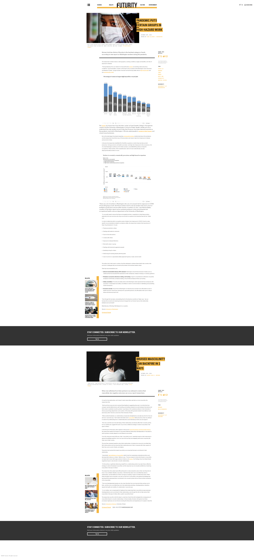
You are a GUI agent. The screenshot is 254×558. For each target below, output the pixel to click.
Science (99, 5)
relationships (162, 409)
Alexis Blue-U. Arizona (153, 375)
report (104, 125)
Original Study (106, 312)
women (131, 66)
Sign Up (97, 339)
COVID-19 (160, 68)
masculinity (131, 417)
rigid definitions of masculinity (115, 455)
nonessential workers (129, 136)
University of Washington (162, 87)
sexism (131, 459)
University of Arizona (162, 416)
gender (160, 70)
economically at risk (108, 72)
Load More (127, 545)
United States (162, 80)
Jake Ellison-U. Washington (154, 36)
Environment (153, 5)
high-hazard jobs (144, 70)
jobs (159, 72)
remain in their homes (145, 131)
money (159, 74)
